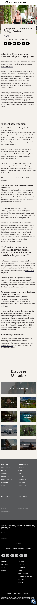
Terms (21, 315)
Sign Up (30, 310)
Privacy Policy (29, 315)
